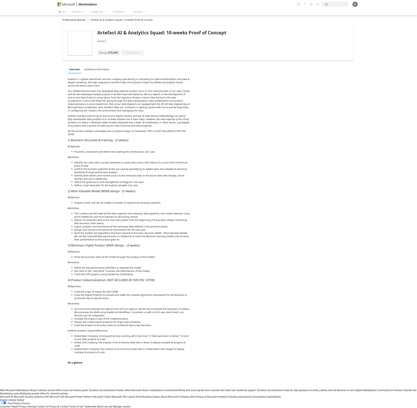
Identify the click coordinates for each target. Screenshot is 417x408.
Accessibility (259, 396)
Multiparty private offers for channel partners (44, 393)
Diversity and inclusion (240, 396)
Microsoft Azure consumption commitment (154, 390)
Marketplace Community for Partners (383, 390)
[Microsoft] (66, 4)
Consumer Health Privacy (13, 406)
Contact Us (43, 406)
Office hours (62, 390)
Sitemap (31, 406)
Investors (222, 396)
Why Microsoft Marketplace (15, 390)
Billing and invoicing (189, 390)
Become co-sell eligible (350, 390)
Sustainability (273, 396)
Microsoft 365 (57, 396)
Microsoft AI (6, 396)
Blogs (33, 390)
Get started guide (78, 390)
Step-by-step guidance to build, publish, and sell (310, 390)
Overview (74, 69)
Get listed (226, 390)
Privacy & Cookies (58, 406)
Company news (187, 396)
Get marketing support (244, 390)
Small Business (143, 396)
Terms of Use (76, 406)
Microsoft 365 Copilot (123, 396)
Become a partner (210, 390)
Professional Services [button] (74, 19)
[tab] (75, 69)
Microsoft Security (23, 396)
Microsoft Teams (102, 396)
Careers (156, 396)
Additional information (96, 69)
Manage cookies (121, 406)
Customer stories (46, 390)
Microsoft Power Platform (79, 396)
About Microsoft (169, 396)
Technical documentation (102, 390)
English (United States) (12, 399)
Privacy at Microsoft (206, 396)
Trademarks (90, 406)
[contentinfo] (88, 20)
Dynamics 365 (41, 396)
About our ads (104, 406)
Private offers (123, 390)
